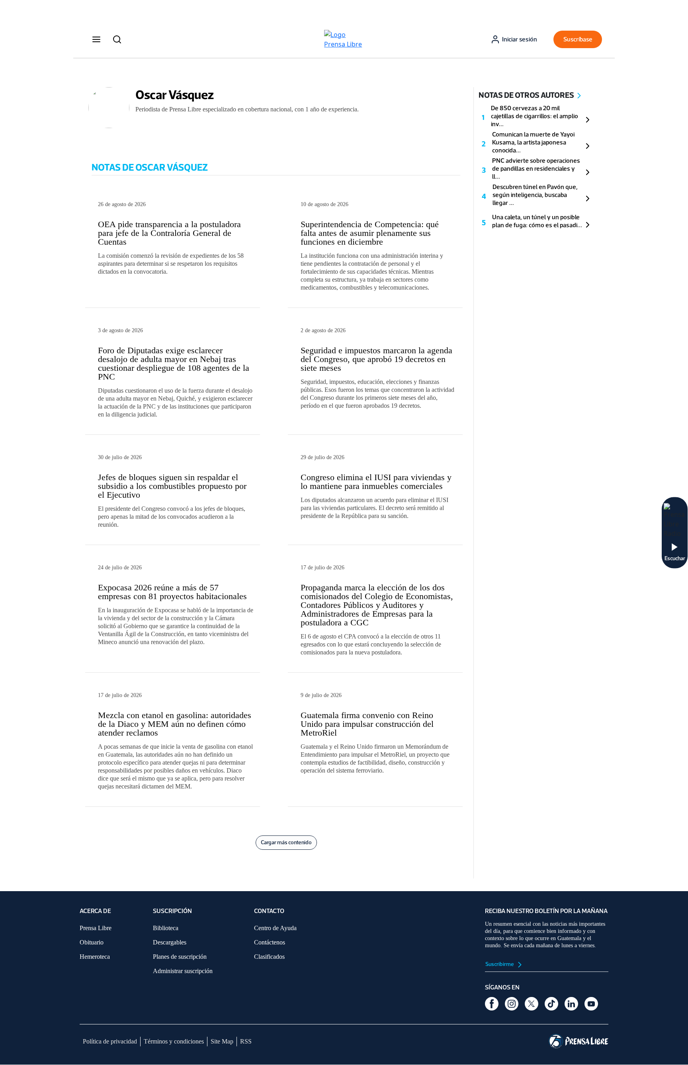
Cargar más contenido (286, 842)
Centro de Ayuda (275, 928)
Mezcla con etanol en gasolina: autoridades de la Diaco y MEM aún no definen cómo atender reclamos (174, 724)
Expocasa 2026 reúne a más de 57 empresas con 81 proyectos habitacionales (172, 591)
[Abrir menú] (96, 39)
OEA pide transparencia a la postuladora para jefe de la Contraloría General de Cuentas (169, 233)
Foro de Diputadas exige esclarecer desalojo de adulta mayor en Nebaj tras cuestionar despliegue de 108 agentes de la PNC (173, 363)
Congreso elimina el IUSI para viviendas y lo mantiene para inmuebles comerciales (376, 481)
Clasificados (269, 956)
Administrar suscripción (183, 971)
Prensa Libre (95, 928)
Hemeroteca (95, 956)
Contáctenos (269, 942)
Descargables (169, 942)
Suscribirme (500, 964)
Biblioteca (165, 928)
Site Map (222, 1041)
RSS (246, 1041)
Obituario (92, 942)
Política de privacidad (110, 1041)
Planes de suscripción (180, 956)
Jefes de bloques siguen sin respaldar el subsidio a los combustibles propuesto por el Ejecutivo (172, 486)
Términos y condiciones (174, 1041)
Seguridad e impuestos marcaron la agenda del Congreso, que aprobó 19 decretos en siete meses (376, 359)
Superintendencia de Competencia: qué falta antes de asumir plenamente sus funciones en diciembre (370, 233)
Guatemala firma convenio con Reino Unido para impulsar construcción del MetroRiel (367, 724)
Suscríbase (577, 39)
